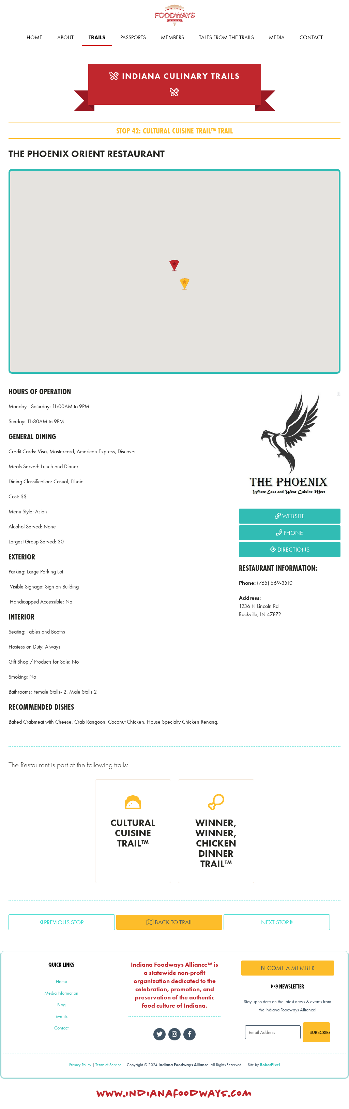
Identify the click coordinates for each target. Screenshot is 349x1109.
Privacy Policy (80, 1064)
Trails (97, 37)
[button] (174, 265)
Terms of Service (108, 1064)
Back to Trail (172, 922)
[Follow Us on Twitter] (159, 1034)
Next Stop (275, 922)
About (65, 37)
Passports (133, 37)
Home (34, 37)
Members (172, 37)
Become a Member (288, 968)
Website (293, 516)
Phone (292, 533)
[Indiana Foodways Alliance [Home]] (174, 27)
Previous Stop (63, 922)
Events (61, 1016)
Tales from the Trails (226, 37)
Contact (311, 37)
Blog (61, 1004)
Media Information (61, 993)
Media (277, 37)
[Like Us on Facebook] (174, 1034)
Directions (292, 549)
